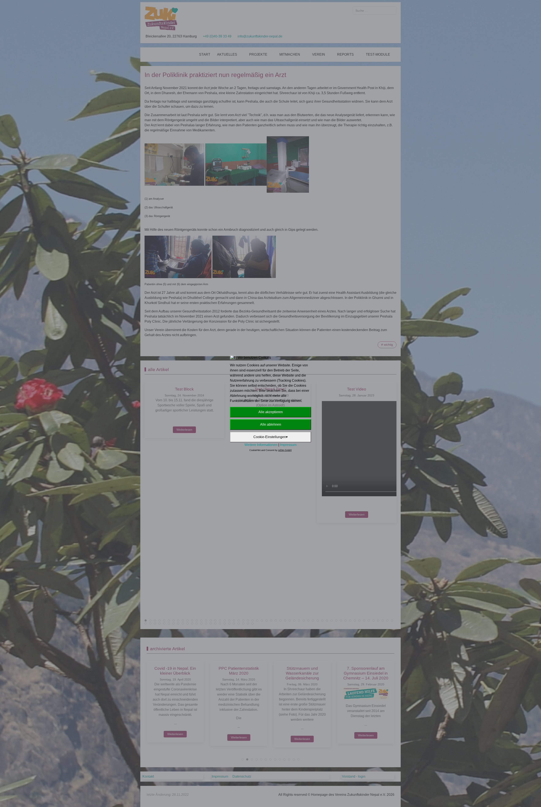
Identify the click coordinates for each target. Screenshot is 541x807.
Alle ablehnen (270, 424)
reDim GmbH (285, 450)
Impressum (288, 445)
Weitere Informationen (261, 445)
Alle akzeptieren (270, 412)
